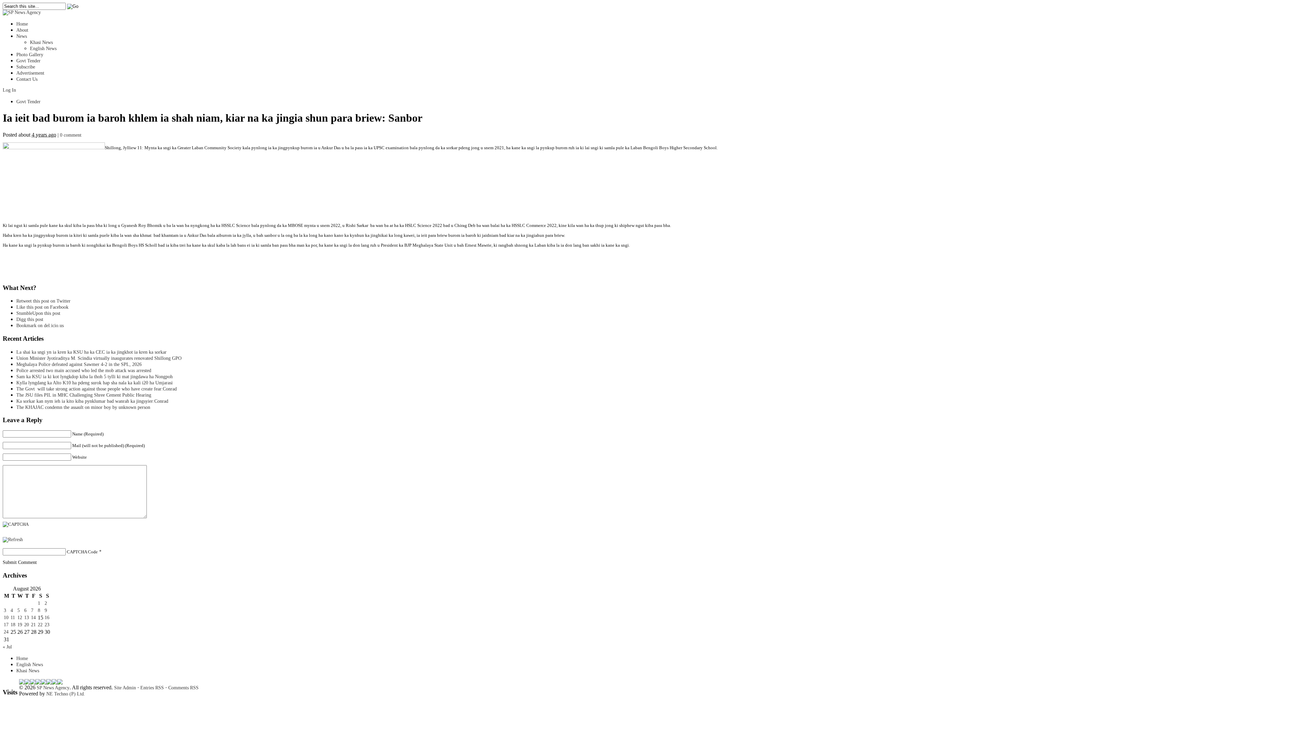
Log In (9, 90)
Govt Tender (28, 60)
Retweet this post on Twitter (43, 301)
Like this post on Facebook (42, 307)
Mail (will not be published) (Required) (108, 445)
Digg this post (29, 319)
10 (6, 617)
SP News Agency (53, 687)
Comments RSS (183, 687)
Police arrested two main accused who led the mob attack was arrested (83, 370)
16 (47, 617)
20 (26, 624)
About (22, 30)
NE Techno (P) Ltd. (65, 693)
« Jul (7, 646)
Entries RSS (152, 687)
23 (47, 624)
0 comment (70, 135)
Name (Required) (88, 433)
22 (40, 624)
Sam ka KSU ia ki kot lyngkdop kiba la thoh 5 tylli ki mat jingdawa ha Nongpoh (94, 376)
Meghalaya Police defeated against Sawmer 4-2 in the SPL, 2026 (79, 364)
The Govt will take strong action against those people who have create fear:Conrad (96, 389)
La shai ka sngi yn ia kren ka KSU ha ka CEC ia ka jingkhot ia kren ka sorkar (91, 352)
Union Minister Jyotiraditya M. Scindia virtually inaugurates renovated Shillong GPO (99, 358)
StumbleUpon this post (38, 313)
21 (33, 624)
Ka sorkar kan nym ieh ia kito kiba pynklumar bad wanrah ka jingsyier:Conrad (92, 401)
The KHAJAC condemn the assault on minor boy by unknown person (83, 407)
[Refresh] (13, 539)
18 (13, 624)
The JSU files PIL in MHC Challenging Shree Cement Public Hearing (83, 395)
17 (6, 624)
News (21, 36)
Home (22, 24)
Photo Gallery (29, 54)
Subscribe (25, 67)
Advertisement (30, 73)
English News (43, 48)
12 (19, 617)
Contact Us (26, 79)
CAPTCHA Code (82, 551)
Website (79, 457)
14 (33, 617)
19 (19, 624)
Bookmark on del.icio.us (40, 325)
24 (6, 631)
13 (26, 617)
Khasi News (41, 42)
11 (13, 617)
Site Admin (125, 687)
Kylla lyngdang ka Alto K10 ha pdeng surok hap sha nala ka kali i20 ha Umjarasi (94, 382)
